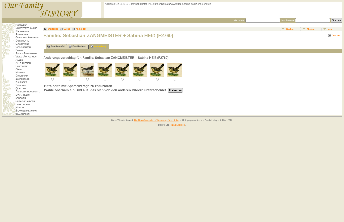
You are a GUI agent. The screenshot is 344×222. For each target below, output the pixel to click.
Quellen (21, 88)
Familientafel (57, 46)
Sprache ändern (25, 101)
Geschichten (23, 46)
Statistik (21, 97)
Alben (19, 59)
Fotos (19, 50)
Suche (67, 29)
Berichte (21, 85)
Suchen (290, 29)
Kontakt (20, 107)
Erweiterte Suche (26, 27)
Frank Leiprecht (177, 125)
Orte (19, 69)
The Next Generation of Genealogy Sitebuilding (156, 120)
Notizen (20, 72)
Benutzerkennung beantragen (26, 112)
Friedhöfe (22, 66)
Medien (311, 29)
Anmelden (21, 24)
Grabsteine (22, 43)
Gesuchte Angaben (27, 37)
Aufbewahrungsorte (28, 91)
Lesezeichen (23, 104)
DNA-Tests (23, 94)
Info (330, 29)
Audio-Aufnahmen (26, 53)
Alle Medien (23, 62)
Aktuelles (22, 34)
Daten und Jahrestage (22, 77)
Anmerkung (100, 46)
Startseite (53, 29)
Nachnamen (22, 31)
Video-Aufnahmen (26, 56)
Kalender (21, 81)
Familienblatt (79, 46)
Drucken (336, 35)
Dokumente (22, 40)
